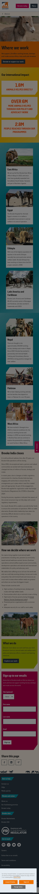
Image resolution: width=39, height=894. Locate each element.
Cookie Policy (17, 877)
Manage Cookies (18, 887)
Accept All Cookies (10, 882)
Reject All (26, 882)
